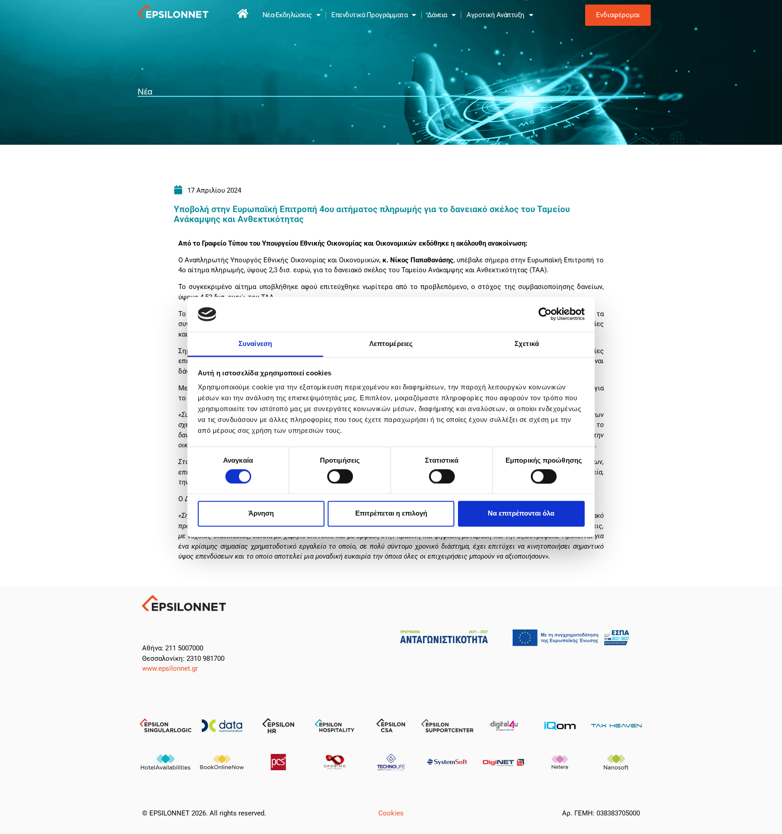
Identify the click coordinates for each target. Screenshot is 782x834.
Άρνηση (261, 513)
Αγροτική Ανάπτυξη (496, 15)
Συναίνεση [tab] (255, 343)
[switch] (340, 476)
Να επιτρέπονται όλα (521, 513)
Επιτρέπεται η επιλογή (391, 513)
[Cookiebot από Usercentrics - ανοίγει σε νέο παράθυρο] (545, 314)
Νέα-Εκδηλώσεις (287, 15)
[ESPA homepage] (243, 14)
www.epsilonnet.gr (170, 668)
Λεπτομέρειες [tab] (391, 343)
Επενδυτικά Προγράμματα (369, 15)
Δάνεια (437, 15)
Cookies (391, 813)
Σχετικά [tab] (527, 343)
